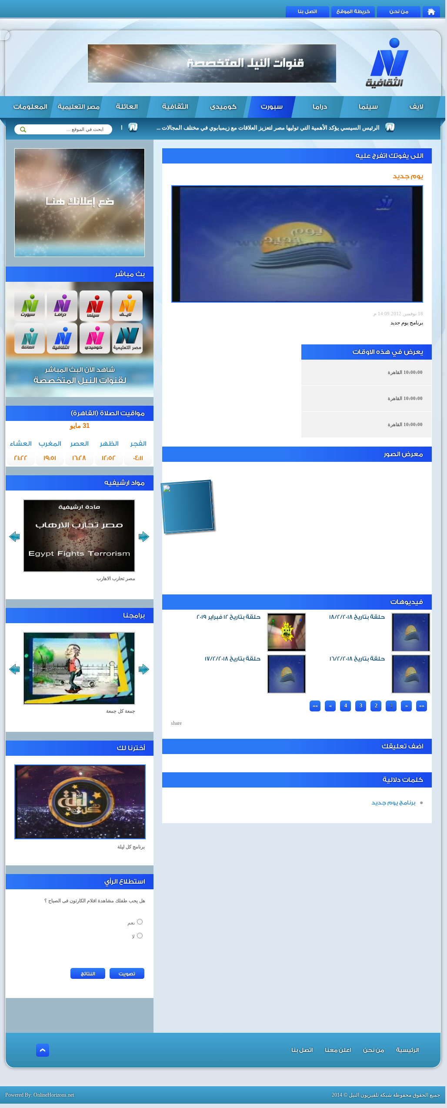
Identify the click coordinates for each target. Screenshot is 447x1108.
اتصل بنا (307, 11)
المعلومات (30, 106)
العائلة (126, 106)
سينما (368, 106)
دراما (320, 106)
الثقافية (175, 106)
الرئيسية (407, 1050)
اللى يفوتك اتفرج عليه (389, 156)
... (304, 703)
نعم (131, 923)
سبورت (272, 106)
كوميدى (223, 106)
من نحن (399, 11)
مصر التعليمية (79, 106)
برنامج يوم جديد (393, 802)
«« (315, 706)
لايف (416, 106)
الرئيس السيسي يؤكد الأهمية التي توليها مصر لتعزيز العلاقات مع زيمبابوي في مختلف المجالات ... (286, 127)
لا (133, 937)
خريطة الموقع (353, 11)
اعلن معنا (338, 1050)
